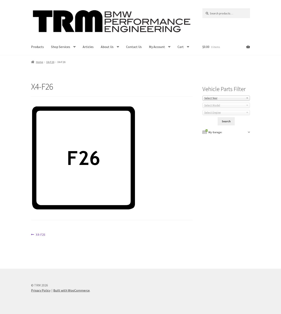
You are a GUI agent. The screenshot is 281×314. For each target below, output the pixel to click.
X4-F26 (50, 62)
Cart (181, 47)
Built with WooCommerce (71, 290)
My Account (157, 47)
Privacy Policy (40, 290)
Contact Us (134, 47)
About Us (107, 47)
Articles (88, 47)
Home (39, 62)
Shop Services (60, 47)
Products (37, 47)
